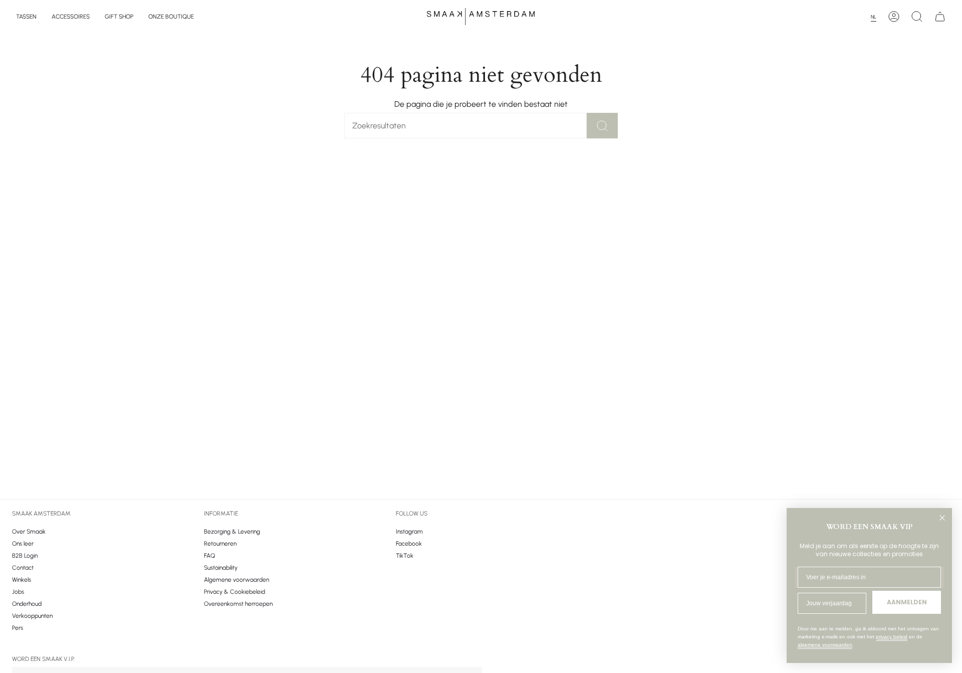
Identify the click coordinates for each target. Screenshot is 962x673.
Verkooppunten (32, 615)
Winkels (21, 579)
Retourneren (220, 543)
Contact (23, 567)
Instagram (409, 531)
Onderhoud (27, 603)
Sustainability (220, 567)
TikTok (404, 555)
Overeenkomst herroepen (238, 603)
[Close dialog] (942, 518)
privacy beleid (891, 636)
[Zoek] (602, 125)
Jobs (18, 591)
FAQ (209, 555)
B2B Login (25, 555)
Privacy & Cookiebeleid (234, 591)
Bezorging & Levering (232, 531)
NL (873, 17)
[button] (26, 16)
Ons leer (23, 543)
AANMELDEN (907, 602)
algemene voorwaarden (825, 644)
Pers (17, 627)
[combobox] (876, 17)
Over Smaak (29, 531)
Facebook (409, 543)
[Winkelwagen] (939, 16)
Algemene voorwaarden (236, 579)
